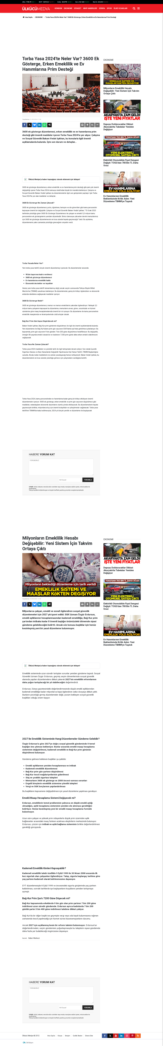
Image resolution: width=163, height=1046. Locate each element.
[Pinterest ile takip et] (132, 1036)
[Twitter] (29, 125)
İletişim (67, 1036)
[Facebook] (24, 125)
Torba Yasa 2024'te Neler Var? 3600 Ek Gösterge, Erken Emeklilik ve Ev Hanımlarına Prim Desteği (80, 17)
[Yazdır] (82, 125)
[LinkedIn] (39, 125)
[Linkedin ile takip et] (121, 1036)
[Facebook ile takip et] (104, 1036)
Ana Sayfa (28, 17)
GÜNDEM (58, 8)
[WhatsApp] (44, 125)
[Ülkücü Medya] (36, 8)
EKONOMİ (68, 8)
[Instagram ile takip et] (127, 1036)
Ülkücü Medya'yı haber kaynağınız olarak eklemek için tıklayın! (54, 179)
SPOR (109, 8)
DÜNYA (102, 8)
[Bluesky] (34, 125)
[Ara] (134, 8)
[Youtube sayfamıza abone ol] (116, 1036)
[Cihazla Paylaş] (49, 125)
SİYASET (77, 8)
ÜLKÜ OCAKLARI (120, 8)
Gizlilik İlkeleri (77, 1036)
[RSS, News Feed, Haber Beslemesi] (138, 1036)
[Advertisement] (81, 37)
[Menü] (138, 8)
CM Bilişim (29, 1043)
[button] (87, 125)
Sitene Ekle (89, 1036)
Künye (60, 1036)
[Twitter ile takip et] (110, 1036)
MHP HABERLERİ (90, 8)
